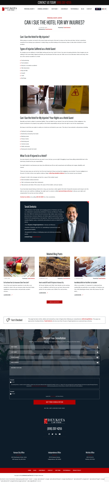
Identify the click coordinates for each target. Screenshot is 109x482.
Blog (82, 9)
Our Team (54, 9)
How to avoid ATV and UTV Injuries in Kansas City (51, 283)
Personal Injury (29, 9)
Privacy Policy (53, 396)
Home (29, 470)
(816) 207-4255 (63, 3)
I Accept (13, 393)
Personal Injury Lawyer (54, 18)
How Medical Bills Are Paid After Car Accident (85, 283)
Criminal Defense (43, 9)
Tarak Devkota (66, 27)
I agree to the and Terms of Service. (54, 396)
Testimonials (75, 9)
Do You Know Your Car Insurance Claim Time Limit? (16, 283)
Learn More (7, 295)
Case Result (64, 9)
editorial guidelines (87, 319)
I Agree (13, 382)
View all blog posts (54, 302)
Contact (89, 9)
